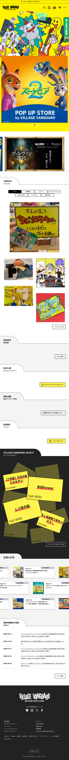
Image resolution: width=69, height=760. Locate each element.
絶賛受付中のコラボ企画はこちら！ (53, 413)
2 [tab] (29, 125)
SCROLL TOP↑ (35, 751)
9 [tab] (41, 125)
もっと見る (60, 357)
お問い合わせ (7, 739)
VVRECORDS (21, 195)
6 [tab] (36, 125)
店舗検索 (38, 729)
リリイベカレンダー (58, 441)
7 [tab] (38, 125)
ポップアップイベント (54, 191)
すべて (15, 191)
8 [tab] (39, 125)
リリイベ (41, 191)
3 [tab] (30, 125)
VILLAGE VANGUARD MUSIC (45, 731)
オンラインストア (9, 731)
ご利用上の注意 (33, 736)
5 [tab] (34, 125)
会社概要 (24, 736)
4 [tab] (32, 125)
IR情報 (18, 736)
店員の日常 (47, 195)
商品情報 (28, 191)
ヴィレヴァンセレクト (10, 729)
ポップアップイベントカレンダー (54, 385)
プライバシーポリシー (44, 736)
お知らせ (6, 736)
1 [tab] (27, 125)
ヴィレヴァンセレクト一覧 (55, 544)
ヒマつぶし (34, 195)
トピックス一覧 (59, 327)
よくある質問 (55, 736)
